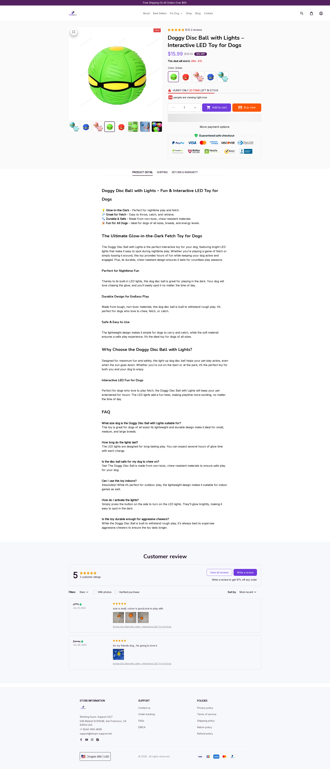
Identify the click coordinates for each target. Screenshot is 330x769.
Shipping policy (206, 720)
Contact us (144, 707)
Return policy (204, 727)
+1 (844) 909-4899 (91, 729)
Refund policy (205, 733)
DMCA (141, 727)
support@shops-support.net (96, 733)
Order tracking (146, 714)
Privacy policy (205, 707)
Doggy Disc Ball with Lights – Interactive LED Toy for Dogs (142, 626)
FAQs (141, 720)
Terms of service (206, 714)
